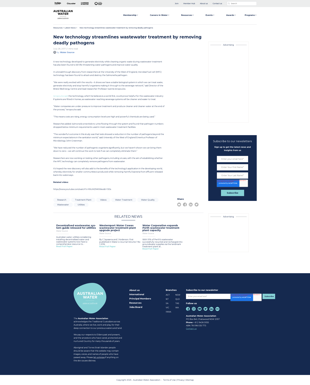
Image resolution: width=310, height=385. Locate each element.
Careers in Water (159, 15)
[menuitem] (176, 3)
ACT (168, 295)
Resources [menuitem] (135, 303)
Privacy (181, 380)
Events (209, 15)
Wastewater (63, 205)
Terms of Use (169, 380)
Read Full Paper (64, 246)
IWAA (168, 312)
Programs (250, 15)
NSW (177, 295)
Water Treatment (123, 200)
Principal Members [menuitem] (140, 298)
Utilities (81, 205)
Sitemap (190, 380)
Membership (129, 15)
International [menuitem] (136, 294)
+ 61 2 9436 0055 (201, 322)
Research (61, 200)
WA (177, 307)
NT (167, 299)
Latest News (70, 28)
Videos (103, 200)
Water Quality (148, 200)
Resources (186, 15)
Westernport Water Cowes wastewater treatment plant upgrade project (117, 228)
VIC (167, 307)
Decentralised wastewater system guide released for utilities (76, 226)
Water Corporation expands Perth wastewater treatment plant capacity (160, 228)
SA (167, 303)
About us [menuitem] (134, 290)
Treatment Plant (83, 200)
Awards (230, 15)
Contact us (191, 329)
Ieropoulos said (60, 96)
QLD (177, 299)
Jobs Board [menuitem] (135, 307)
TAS (177, 303)
